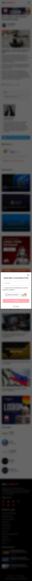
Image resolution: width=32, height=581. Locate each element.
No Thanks (16, 306)
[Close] (28, 275)
